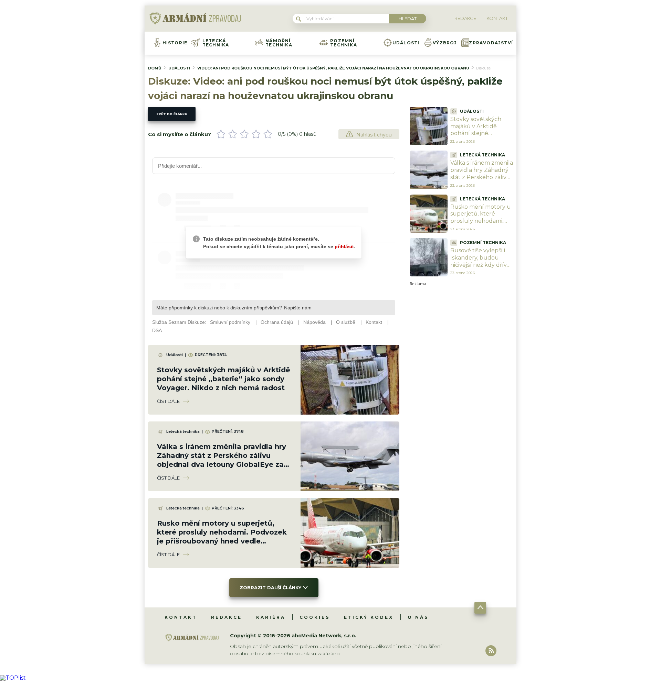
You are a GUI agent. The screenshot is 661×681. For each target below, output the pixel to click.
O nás (418, 617)
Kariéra (270, 617)
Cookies (315, 617)
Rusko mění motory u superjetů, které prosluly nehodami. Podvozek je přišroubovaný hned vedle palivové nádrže (480, 225)
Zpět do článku (171, 114)
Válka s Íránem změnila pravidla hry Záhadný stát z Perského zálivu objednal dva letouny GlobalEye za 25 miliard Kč (481, 181)
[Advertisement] (461, 389)
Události (406, 43)
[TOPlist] (13, 677)
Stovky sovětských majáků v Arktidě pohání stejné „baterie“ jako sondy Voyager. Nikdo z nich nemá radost (223, 379)
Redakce (226, 617)
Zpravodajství (491, 43)
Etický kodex (369, 617)
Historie (175, 43)
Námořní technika (278, 43)
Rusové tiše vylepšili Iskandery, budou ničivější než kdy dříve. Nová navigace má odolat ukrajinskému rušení (480, 268)
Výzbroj (445, 43)
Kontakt (181, 617)
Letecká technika (215, 43)
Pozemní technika (343, 43)
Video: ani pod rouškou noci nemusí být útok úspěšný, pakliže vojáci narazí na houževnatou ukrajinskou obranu (333, 68)
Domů (154, 68)
